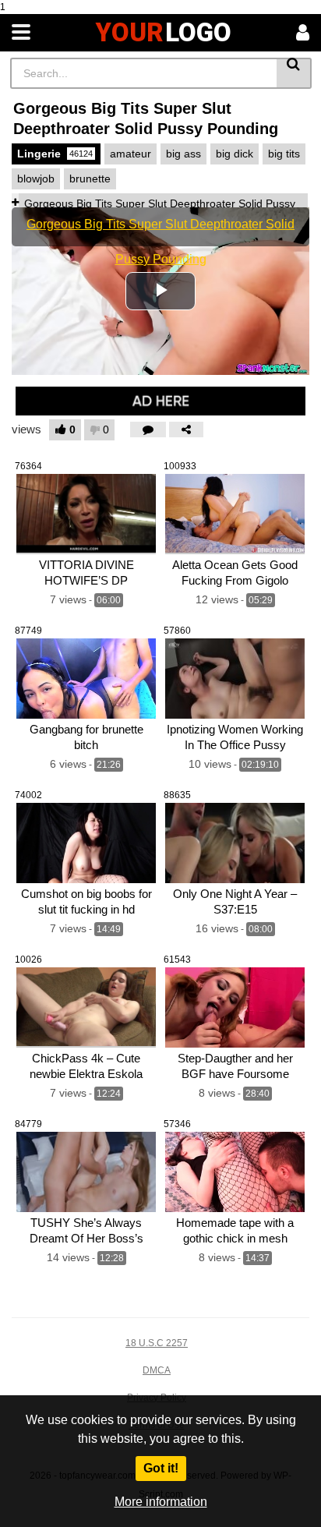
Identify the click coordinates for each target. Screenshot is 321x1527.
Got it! (160, 1468)
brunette (90, 178)
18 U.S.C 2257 (156, 1343)
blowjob (36, 178)
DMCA (157, 1370)
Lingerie (55, 153)
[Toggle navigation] (21, 32)
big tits (284, 153)
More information (161, 1501)
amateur (130, 153)
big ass (183, 153)
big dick (234, 153)
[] (294, 73)
